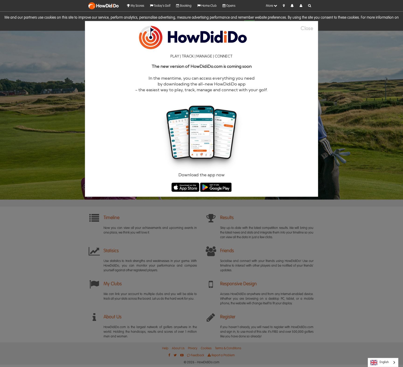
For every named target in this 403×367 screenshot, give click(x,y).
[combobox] (383, 362)
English (384, 362)
